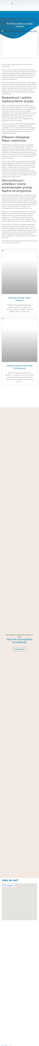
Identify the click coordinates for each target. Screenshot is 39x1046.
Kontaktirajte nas (19, 649)
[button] (3, 14)
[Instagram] (35, 14)
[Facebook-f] (32, 14)
